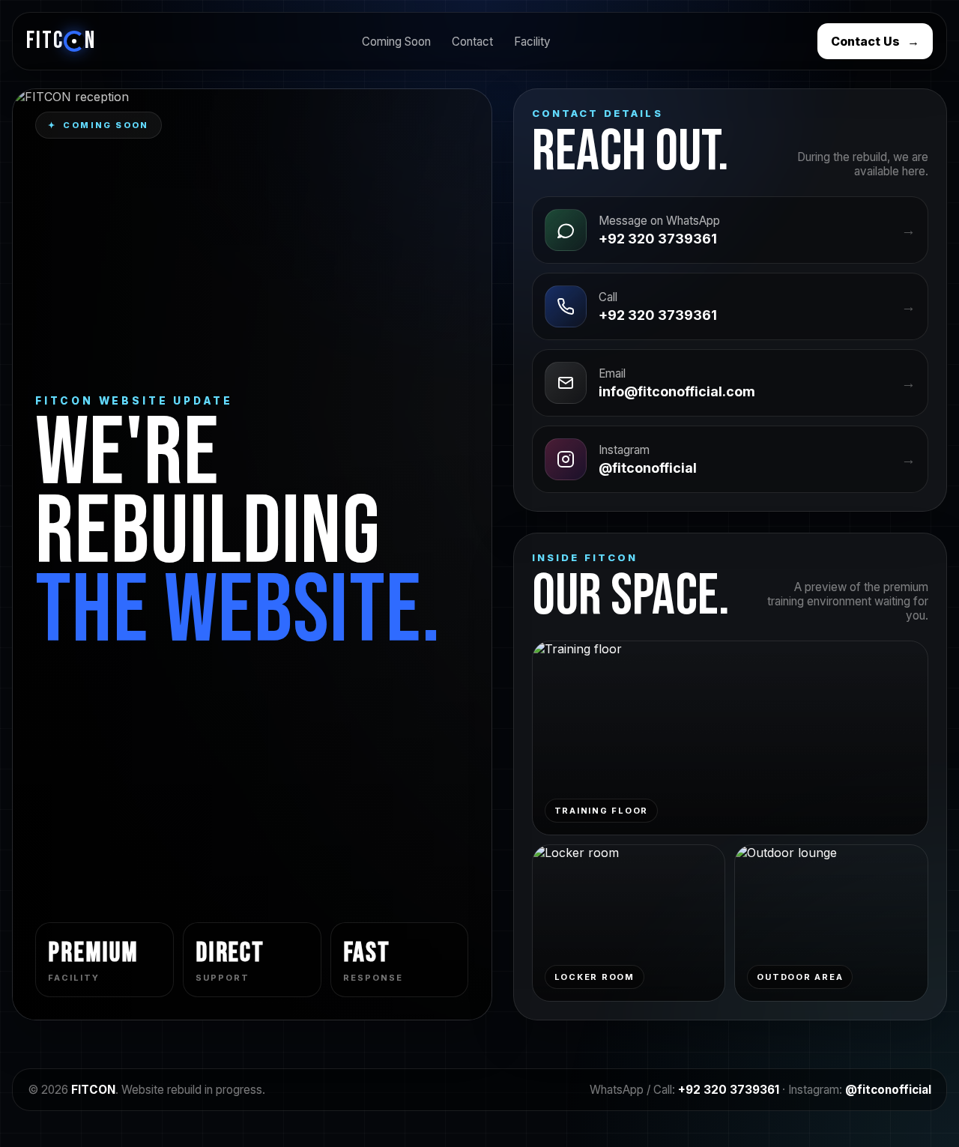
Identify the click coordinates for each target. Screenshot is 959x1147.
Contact (472, 41)
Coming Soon (396, 41)
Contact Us (875, 41)
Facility (532, 41)
